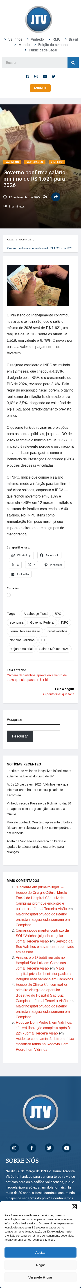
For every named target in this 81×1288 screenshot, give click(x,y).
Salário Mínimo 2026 (54, 649)
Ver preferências (40, 1277)
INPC (64, 622)
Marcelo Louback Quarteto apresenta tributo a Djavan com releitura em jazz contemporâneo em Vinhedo (39, 827)
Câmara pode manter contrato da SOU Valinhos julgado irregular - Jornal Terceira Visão (42, 936)
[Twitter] (54, 76)
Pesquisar (14, 719)
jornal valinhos (57, 631)
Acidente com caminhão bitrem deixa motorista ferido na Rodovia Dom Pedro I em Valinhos (45, 1044)
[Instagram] (36, 76)
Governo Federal (42, 622)
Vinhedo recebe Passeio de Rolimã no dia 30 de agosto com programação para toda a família (39, 809)
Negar (40, 1265)
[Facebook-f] (27, 76)
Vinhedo (57, 162)
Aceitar (40, 1252)
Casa (10, 239)
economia (16, 622)
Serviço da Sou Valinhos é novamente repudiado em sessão (45, 946)
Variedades (35, 162)
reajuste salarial (21, 649)
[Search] (73, 62)
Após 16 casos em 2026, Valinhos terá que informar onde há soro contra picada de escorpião (37, 790)
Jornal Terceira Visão (25, 631)
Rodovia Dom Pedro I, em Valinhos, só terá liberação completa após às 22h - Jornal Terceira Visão (44, 1028)
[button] (74, 1206)
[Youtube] (45, 76)
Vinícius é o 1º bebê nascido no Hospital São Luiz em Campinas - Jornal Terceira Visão (42, 963)
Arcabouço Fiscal (36, 613)
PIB (43, 640)
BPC (58, 613)
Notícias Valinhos (22, 640)
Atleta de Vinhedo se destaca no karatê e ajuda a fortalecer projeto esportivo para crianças (36, 846)
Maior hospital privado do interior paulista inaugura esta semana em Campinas (43, 919)
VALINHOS (12, 162)
